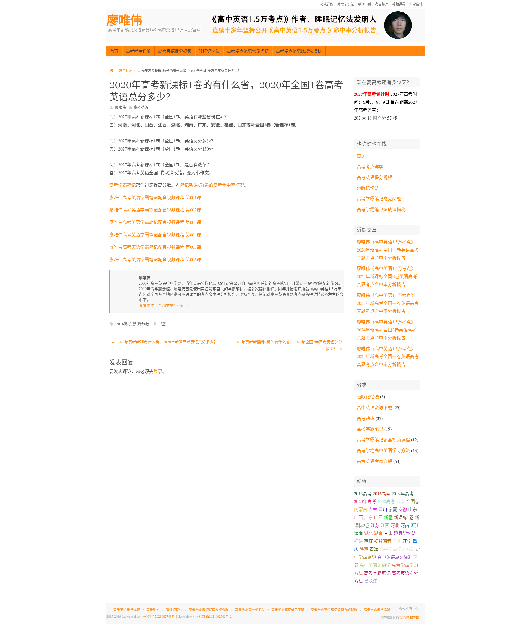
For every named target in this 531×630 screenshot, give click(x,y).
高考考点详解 (370, 166)
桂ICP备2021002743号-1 (160, 616)
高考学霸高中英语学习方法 (383, 450)
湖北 (368, 533)
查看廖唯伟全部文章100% (163, 305)
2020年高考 (365, 501)
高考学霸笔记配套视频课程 (383, 439)
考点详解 (327, 4)
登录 (157, 371)
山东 (412, 509)
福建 (358, 541)
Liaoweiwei (409, 617)
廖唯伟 (124, 20)
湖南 (378, 533)
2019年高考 (403, 493)
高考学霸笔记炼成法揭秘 (381, 209)
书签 (162, 323)
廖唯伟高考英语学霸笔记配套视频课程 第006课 (155, 259)
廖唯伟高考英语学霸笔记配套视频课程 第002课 (155, 209)
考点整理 (381, 4)
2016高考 (123, 323)
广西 (378, 517)
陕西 (364, 549)
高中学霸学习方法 (397, 549)
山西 (358, 517)
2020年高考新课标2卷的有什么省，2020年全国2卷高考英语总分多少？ (288, 345)
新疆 (388, 517)
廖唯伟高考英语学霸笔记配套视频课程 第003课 (155, 222)
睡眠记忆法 (345, 4)
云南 (400, 501)
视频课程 (398, 4)
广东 (368, 517)
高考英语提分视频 (374, 177)
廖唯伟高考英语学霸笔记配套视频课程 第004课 (155, 234)
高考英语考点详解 (374, 461)
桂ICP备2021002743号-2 (214, 616)
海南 (358, 533)
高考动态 (125, 70)
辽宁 (407, 541)
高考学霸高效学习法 (250, 610)
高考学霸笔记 (122, 185)
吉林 (372, 509)
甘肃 (388, 533)
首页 (361, 156)
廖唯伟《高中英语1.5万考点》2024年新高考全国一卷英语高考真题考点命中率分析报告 (388, 356)
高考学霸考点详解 (377, 610)
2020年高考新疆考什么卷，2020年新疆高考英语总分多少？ (166, 341)
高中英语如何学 (375, 565)
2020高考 (386, 501)
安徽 (402, 509)
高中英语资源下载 (374, 407)
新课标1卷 (141, 323)
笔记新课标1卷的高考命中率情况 (212, 185)
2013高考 (363, 493)
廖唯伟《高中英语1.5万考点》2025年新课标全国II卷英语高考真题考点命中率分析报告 (387, 276)
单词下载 (364, 4)
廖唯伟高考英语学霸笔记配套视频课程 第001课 (155, 197)
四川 (382, 509)
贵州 (397, 541)
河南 (404, 525)
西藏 (368, 541)
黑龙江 (370, 581)
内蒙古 (360, 509)
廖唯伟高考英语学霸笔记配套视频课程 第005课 (155, 247)
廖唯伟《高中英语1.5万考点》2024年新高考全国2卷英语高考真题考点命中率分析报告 (387, 330)
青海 (373, 549)
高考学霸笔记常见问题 (379, 198)
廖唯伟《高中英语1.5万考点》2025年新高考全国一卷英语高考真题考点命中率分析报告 (388, 303)
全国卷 (412, 501)
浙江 (414, 525)
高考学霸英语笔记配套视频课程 (334, 610)
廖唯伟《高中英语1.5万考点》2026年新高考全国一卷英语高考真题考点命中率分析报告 (388, 250)
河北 (395, 525)
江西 (385, 525)
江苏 (375, 525)
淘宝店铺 (416, 4)
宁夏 (392, 509)
